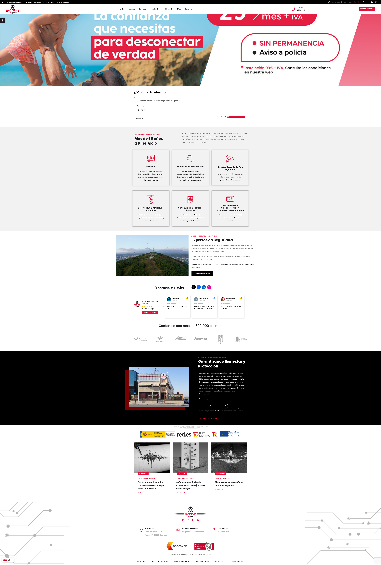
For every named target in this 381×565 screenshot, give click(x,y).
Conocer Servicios (202, 273)
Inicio (122, 9)
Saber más (356, 2)
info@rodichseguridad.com (192, 531)
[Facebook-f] (368, 2)
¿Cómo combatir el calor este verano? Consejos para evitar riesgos (190, 485)
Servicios (142, 9)
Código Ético (219, 561)
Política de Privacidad (181, 561)
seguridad (143, 473)
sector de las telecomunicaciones (203, 251)
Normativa (169, 9)
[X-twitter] (364, 2)
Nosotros (131, 9)
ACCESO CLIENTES (367, 9)
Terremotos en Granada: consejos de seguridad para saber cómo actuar (152, 485)
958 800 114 (223, 531)
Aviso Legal (141, 561)
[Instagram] (376, 2)
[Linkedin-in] (372, 2)
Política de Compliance (160, 561)
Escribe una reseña (150, 312)
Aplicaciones (156, 9)
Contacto (188, 9)
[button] (2, 20)
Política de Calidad (202, 561)
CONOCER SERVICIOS (209, 418)
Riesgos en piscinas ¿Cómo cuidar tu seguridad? (229, 484)
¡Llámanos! (300, 7)
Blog (179, 9)
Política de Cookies (237, 561)
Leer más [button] (224, 315)
